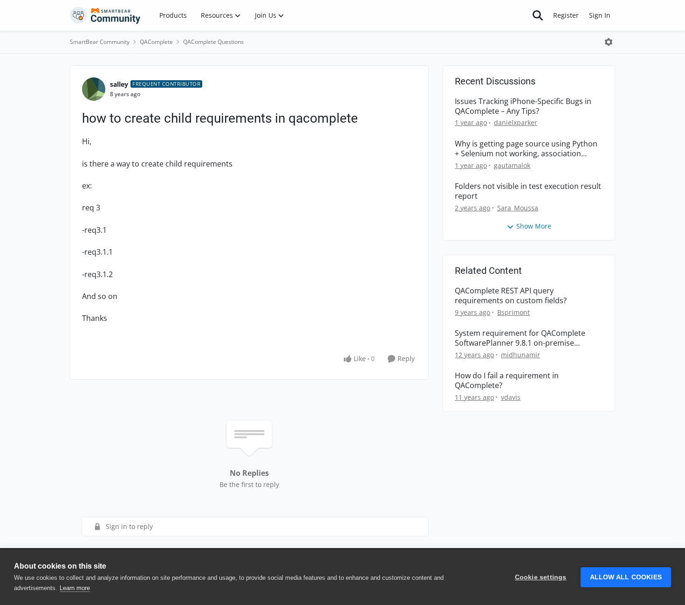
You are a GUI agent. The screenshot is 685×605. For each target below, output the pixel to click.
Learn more (75, 587)
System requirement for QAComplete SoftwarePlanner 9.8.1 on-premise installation (520, 338)
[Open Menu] (608, 42)
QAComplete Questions (213, 42)
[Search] (537, 15)
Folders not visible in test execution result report (528, 191)
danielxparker (515, 122)
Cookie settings (541, 577)
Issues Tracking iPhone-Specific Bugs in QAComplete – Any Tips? (523, 106)
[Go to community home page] (105, 15)
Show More (533, 226)
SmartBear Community (100, 42)
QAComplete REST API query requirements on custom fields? (511, 296)
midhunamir (520, 354)
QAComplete (156, 42)
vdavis (511, 397)
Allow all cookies (626, 577)
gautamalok (512, 165)
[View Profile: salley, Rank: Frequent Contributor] (93, 89)
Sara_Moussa (517, 207)
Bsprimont (513, 312)
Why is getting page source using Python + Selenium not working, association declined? (526, 149)
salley (119, 84)
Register (566, 15)
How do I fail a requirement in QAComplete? (507, 380)
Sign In (599, 15)
